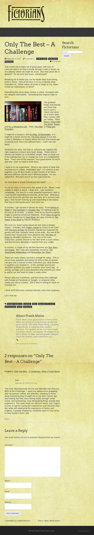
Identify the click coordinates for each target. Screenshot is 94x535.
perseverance (10, 307)
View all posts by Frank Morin (28, 343)
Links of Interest (72, 26)
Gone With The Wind (52, 123)
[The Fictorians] (26, 21)
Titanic (57, 124)
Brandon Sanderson (14, 304)
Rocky (47, 122)
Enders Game (32, 227)
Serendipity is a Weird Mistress (17, 520)
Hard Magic (31, 217)
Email (8, 491)
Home (29, 26)
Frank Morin (29, 59)
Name (8, 481)
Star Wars (53, 247)
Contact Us (56, 26)
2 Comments (56, 61)
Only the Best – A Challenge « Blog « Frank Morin (37, 371)
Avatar (11, 250)
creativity (27, 304)
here (7, 144)
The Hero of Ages (16, 230)
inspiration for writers (46, 304)
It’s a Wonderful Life (18, 127)
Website (8, 502)
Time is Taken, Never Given (48, 520)
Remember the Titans (41, 252)
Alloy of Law (51, 215)
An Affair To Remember (40, 134)
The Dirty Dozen (38, 137)
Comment (9, 445)
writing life (27, 307)
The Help (38, 127)
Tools (20, 307)
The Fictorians (42, 26)
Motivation (9, 62)
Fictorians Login (83, 531)
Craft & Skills (42, 59)
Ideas (35, 304)
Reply (7, 419)
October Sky (34, 210)
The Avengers (19, 210)
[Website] (17, 340)
